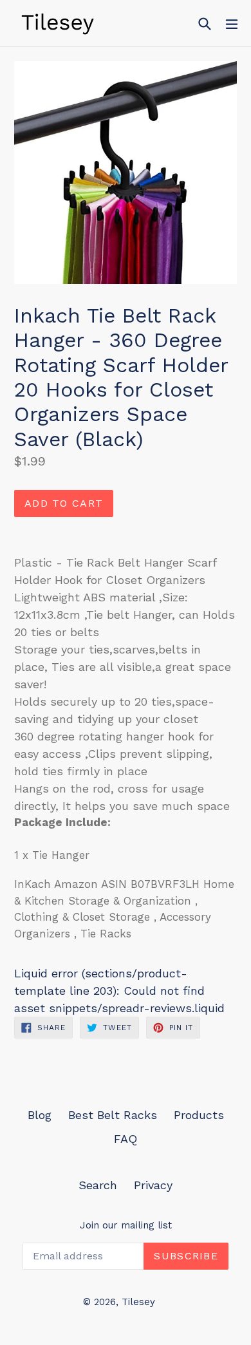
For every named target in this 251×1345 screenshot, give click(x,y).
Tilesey (138, 1302)
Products (199, 1115)
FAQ (125, 1138)
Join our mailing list (126, 1225)
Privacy (153, 1185)
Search (98, 1185)
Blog (39, 1115)
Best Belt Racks (112, 1115)
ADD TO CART (63, 503)
